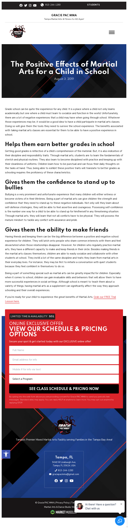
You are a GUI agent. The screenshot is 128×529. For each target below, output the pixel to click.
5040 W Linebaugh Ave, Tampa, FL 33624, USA (64, 464)
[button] (6, 454)
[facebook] (21, 5)
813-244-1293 (53, 4)
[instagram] (30, 5)
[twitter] (25, 5)
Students (93, 4)
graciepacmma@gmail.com (65, 474)
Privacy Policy (63, 502)
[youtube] (34, 5)
